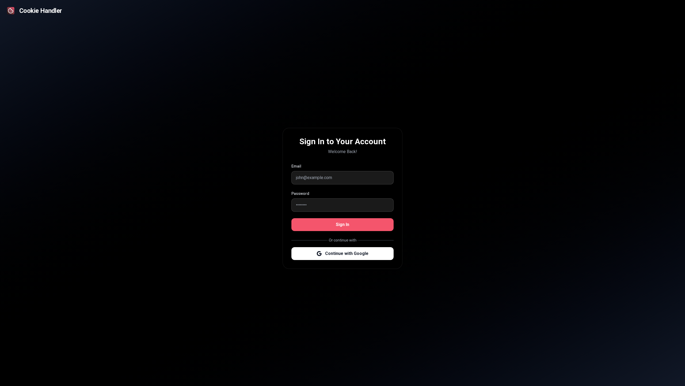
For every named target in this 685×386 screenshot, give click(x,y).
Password (300, 193)
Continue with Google (346, 253)
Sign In (342, 224)
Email (296, 166)
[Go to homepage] (10, 10)
